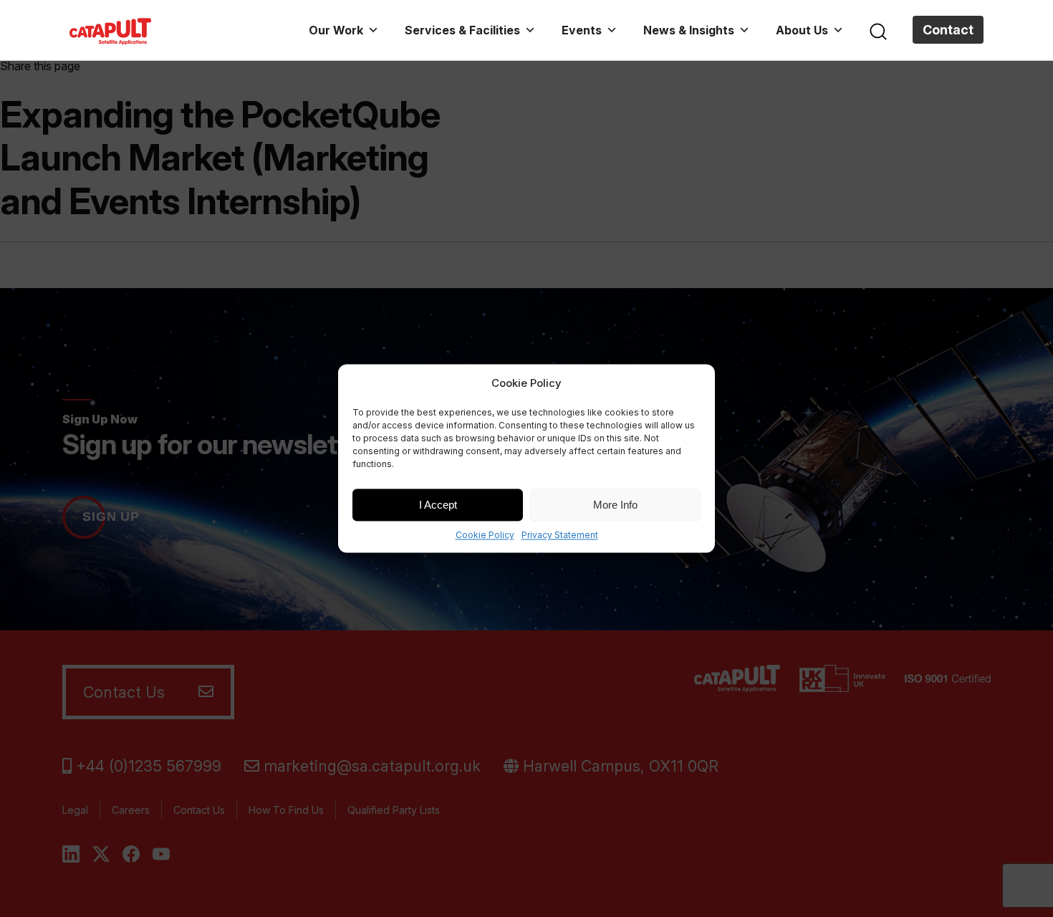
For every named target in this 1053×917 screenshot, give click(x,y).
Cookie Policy (485, 534)
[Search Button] (878, 30)
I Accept (438, 505)
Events (582, 30)
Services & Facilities (462, 30)
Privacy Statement (559, 534)
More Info (615, 505)
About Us (802, 30)
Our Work (336, 30)
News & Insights (688, 30)
